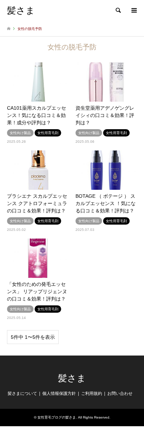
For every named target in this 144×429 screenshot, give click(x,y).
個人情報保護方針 (59, 393)
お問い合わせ (119, 393)
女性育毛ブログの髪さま (56, 417)
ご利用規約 (91, 393)
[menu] (133, 10)
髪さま (72, 378)
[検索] (117, 10)
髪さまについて (22, 393)
